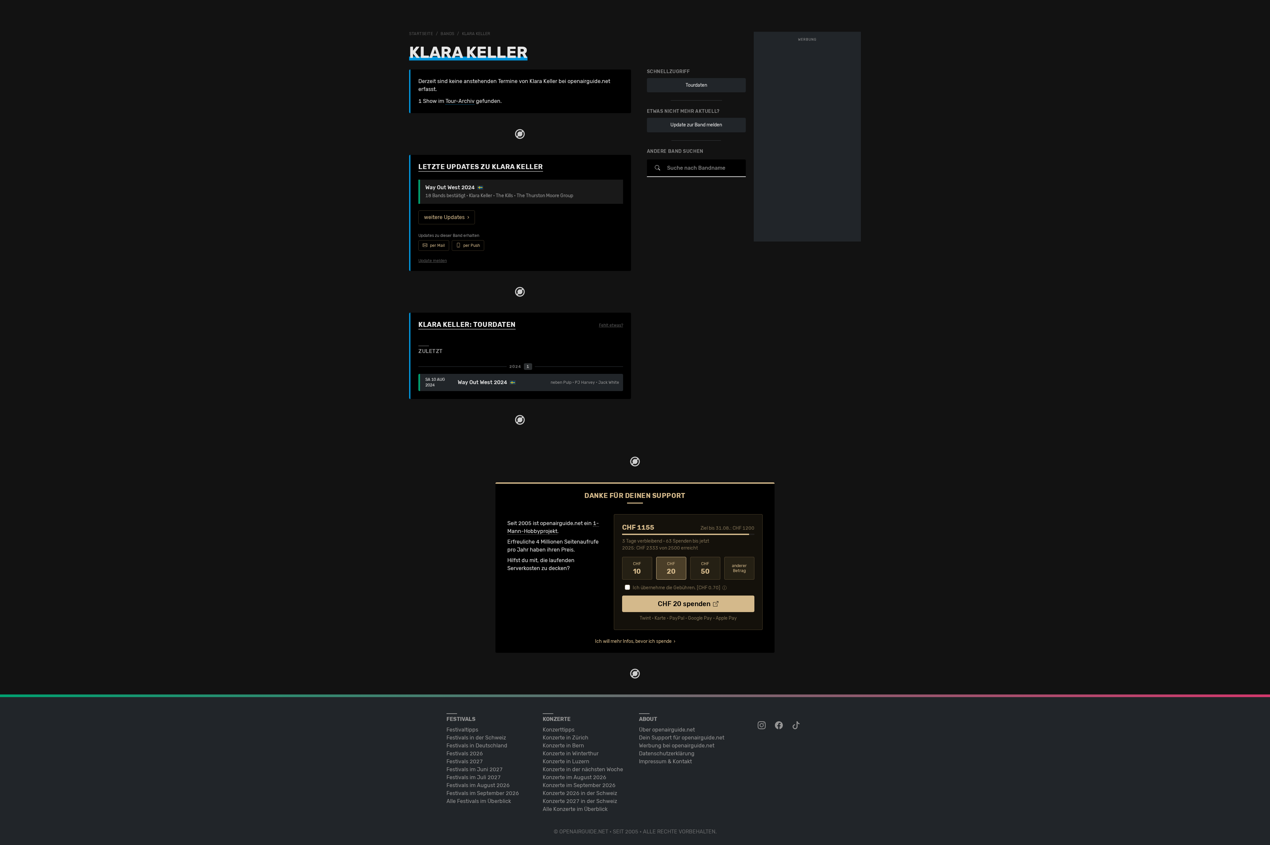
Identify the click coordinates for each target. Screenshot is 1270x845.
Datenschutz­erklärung (667, 753)
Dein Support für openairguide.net (681, 737)
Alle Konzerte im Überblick (575, 809)
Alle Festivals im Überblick (478, 801)
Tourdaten (696, 85)
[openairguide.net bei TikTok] (796, 725)
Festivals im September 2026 (482, 793)
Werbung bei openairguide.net (676, 745)
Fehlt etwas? (611, 325)
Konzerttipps (558, 730)
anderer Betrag (739, 568)
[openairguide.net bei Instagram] (762, 725)
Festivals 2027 (464, 761)
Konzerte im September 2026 (579, 785)
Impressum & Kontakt (665, 761)
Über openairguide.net (667, 730)
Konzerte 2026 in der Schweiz (580, 793)
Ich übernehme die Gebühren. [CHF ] (676, 588)
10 (637, 568)
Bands (447, 33)
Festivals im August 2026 (478, 785)
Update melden (432, 261)
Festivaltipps (462, 730)
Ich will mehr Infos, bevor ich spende (633, 641)
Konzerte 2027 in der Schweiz (580, 801)
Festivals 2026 (464, 753)
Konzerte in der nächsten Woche (583, 769)
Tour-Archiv (460, 101)
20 (671, 568)
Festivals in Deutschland (476, 745)
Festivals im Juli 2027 (473, 777)
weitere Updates (444, 217)
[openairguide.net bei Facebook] (779, 725)
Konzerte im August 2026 (574, 777)
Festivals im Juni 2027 (474, 769)
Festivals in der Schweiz (476, 737)
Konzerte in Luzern (566, 761)
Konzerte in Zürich (565, 737)
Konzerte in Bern (563, 745)
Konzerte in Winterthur (571, 753)
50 (705, 568)
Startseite (421, 33)
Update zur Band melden (696, 125)
